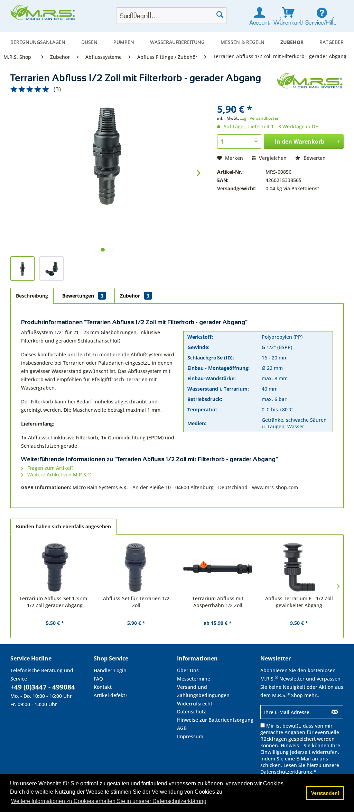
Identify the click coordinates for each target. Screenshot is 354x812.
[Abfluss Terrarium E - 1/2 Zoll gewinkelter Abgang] (299, 567)
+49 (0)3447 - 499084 (42, 687)
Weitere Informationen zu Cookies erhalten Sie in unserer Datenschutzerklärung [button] (108, 801)
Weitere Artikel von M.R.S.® (59, 474)
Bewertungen (82, 295)
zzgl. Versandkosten (260, 118)
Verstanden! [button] (325, 793)
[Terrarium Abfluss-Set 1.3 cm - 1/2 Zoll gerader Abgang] (55, 567)
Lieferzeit (259, 126)
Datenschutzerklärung (286, 771)
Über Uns (188, 670)
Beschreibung (32, 295)
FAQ (98, 678)
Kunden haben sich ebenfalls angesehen (63, 526)
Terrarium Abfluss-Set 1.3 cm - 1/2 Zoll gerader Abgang (54, 602)
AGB (182, 728)
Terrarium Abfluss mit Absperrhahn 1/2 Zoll (217, 602)
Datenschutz (191, 711)
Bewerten (314, 158)
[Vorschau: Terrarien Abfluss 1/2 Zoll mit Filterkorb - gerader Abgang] (22, 268)
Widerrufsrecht (194, 703)
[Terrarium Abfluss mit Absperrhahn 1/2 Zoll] (217, 567)
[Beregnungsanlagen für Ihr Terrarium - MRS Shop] (43, 14)
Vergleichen (272, 158)
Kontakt (103, 687)
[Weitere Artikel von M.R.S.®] (310, 85)
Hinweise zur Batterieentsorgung (215, 720)
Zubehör (134, 295)
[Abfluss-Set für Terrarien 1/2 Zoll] (136, 567)
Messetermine (193, 678)
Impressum (190, 736)
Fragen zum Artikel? (49, 468)
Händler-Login (110, 670)
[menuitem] (37, 42)
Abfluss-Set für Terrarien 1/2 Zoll (136, 602)
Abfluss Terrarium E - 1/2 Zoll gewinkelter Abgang (299, 602)
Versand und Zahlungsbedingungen (203, 691)
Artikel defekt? (110, 695)
